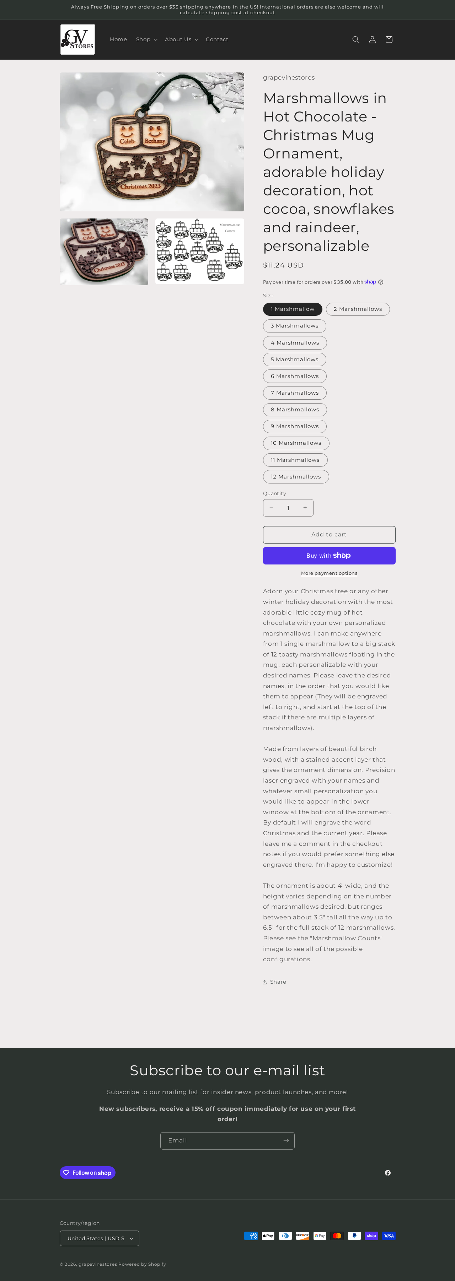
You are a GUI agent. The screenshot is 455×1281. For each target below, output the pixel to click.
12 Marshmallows (296, 476)
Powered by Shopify (142, 1264)
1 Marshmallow (293, 309)
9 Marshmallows (295, 426)
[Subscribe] (286, 1141)
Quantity (274, 493)
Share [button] (278, 981)
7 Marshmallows (295, 392)
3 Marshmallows (295, 326)
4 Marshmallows (295, 342)
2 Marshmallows (358, 309)
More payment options (329, 573)
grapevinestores (98, 1264)
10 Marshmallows (296, 443)
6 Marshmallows (295, 376)
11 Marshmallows (295, 459)
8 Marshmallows (295, 409)
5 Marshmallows (295, 359)
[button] (146, 39)
